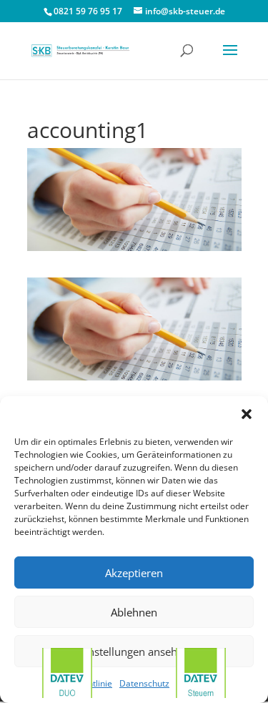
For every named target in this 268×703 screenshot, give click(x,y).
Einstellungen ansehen (134, 651)
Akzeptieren (134, 573)
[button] (246, 414)
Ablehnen (134, 612)
